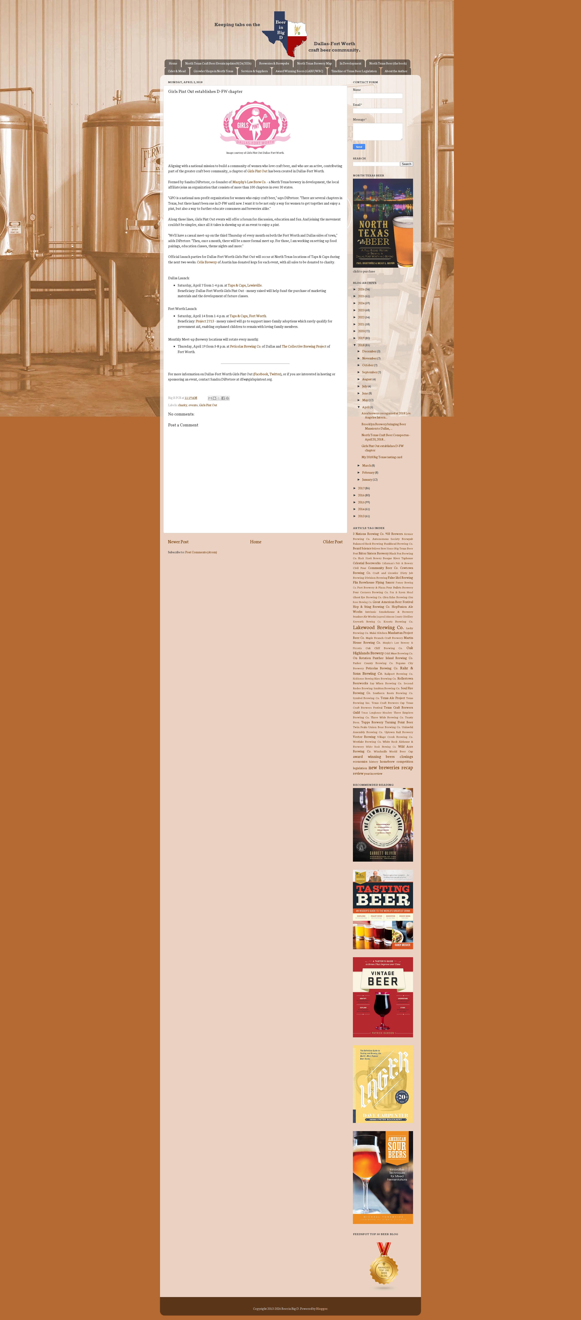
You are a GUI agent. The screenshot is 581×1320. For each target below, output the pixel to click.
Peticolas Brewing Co (245, 346)
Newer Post (178, 541)
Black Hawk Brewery (370, 558)
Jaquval (381, 616)
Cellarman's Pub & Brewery (397, 563)
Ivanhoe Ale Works (364, 616)
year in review (373, 773)
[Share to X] (219, 398)
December (369, 351)
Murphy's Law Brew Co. (249, 181)
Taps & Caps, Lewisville (245, 285)
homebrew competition (396, 761)
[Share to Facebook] (223, 398)
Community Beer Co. (383, 567)
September (370, 372)
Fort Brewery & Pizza (371, 587)
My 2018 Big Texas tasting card (382, 457)
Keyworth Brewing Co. (367, 621)
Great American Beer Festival (393, 601)
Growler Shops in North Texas (213, 71)
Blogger (321, 1308)
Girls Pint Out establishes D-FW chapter (383, 447)
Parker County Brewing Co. (373, 663)
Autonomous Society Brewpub (392, 539)
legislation (360, 768)
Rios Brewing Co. (385, 678)
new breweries (384, 767)
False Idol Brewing (400, 577)
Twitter (275, 373)
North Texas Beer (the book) (388, 63)
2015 (361, 502)
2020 (361, 331)
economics (360, 761)
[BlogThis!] (214, 398)
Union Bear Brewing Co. (384, 727)
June (365, 393)
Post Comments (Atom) (201, 552)
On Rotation (362, 657)
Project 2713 (205, 321)
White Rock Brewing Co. (381, 746)
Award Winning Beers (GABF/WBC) (299, 71)
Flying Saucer (385, 582)
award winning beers (374, 756)
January (367, 479)
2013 (361, 516)
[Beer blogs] (377, 1290)
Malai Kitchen (378, 633)
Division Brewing (376, 577)
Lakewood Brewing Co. (378, 626)
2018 (361, 345)
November (369, 358)
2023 (361, 310)
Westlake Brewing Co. (367, 741)
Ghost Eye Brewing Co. (367, 597)
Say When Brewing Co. (386, 683)
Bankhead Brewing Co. (398, 543)
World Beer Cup (401, 751)
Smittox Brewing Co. (387, 688)
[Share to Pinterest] (227, 398)
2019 (361, 338)
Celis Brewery (207, 262)
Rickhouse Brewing (363, 678)
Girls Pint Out (257, 170)
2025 (361, 296)
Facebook (261, 373)
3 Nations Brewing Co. (368, 533)
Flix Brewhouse (363, 582)
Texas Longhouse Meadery (376, 712)
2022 (361, 317)
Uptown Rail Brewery (398, 732)
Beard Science (362, 548)
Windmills (380, 751)
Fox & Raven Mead (401, 592)
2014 (361, 509)
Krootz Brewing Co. (398, 621)
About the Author (396, 71)
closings (406, 756)
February (368, 472)
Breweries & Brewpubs (274, 63)
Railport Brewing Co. (398, 673)
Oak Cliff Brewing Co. (384, 648)
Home (173, 63)
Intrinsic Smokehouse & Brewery (389, 611)
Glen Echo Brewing (395, 597)
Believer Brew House (383, 548)
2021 (361, 324)
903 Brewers (394, 533)
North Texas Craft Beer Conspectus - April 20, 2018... (386, 437)
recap (407, 767)
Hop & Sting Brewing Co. (371, 606)
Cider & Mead (177, 71)
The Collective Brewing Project (304, 346)
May (365, 400)
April (366, 407)
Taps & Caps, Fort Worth (248, 315)
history (373, 761)
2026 (361, 289)
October (368, 365)
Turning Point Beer (399, 722)
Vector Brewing (364, 736)
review (358, 773)
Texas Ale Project (393, 697)
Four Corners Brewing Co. (371, 592)
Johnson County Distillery (399, 616)
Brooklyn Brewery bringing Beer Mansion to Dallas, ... (384, 426)
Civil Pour (359, 568)
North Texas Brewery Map (314, 63)
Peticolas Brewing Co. (382, 668)
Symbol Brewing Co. (366, 698)
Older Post (333, 541)
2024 (361, 303)
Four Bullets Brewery (399, 587)
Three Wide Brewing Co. (387, 717)
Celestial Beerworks (367, 563)
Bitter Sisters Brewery (374, 553)
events (193, 405)
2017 (361, 488)
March (367, 465)
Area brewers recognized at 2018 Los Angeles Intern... (386, 415)
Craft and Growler (385, 573)
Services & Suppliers (254, 71)
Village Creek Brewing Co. (395, 737)
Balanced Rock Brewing (368, 543)
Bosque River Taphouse (398, 558)
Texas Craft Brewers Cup (388, 702)
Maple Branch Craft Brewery (384, 638)
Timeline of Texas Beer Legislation (354, 71)
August (367, 379)
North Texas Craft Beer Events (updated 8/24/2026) (218, 63)
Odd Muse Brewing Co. (398, 653)
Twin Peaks (360, 727)
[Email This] (210, 398)
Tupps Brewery (372, 722)
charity (182, 405)
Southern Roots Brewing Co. (393, 693)
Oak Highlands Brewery (383, 650)
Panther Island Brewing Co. (393, 657)
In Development (350, 63)
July (365, 386)
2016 (361, 495)
